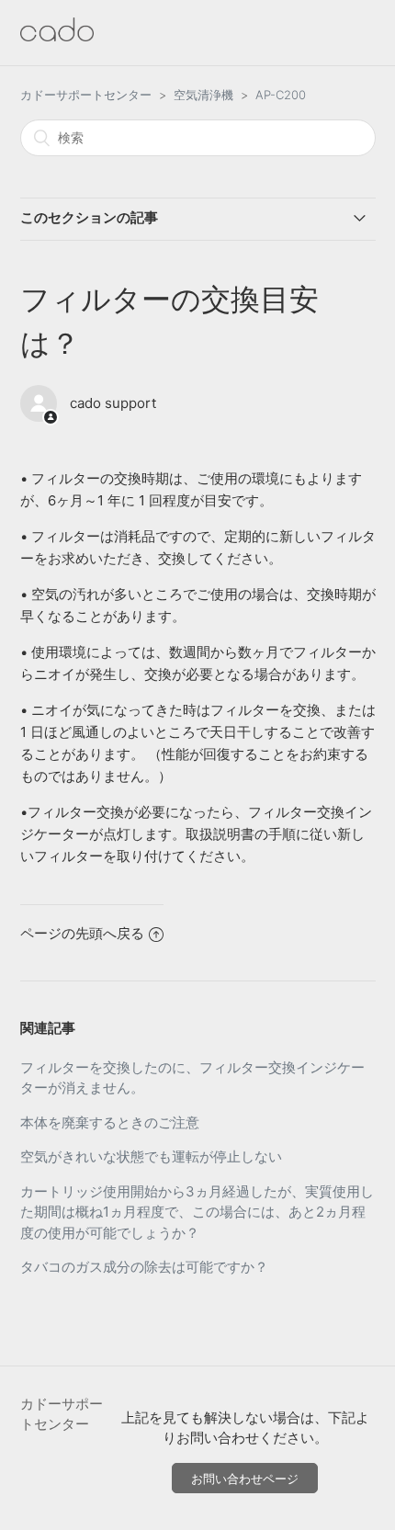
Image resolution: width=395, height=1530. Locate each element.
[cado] (57, 36)
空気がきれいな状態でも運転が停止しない (151, 1156)
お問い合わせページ (245, 1478)
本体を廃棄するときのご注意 (109, 1122)
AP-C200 (280, 94)
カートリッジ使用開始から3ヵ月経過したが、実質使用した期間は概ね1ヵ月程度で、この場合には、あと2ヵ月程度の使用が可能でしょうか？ (197, 1212)
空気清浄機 (203, 94)
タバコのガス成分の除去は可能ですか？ (144, 1266)
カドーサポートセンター (86, 94)
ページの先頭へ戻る (82, 933)
